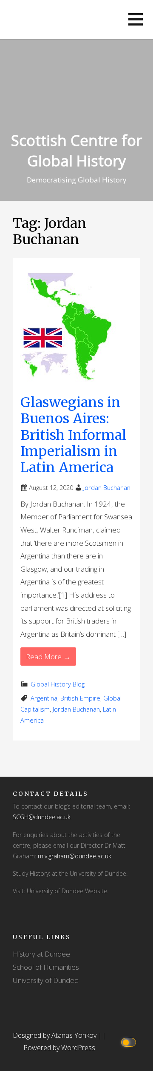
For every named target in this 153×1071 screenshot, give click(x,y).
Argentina (44, 698)
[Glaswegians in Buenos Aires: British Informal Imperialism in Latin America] (69, 328)
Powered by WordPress (59, 1047)
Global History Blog (58, 684)
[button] (135, 19)
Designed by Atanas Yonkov (55, 1035)
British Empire (80, 698)
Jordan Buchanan (106, 488)
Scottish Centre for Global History (76, 150)
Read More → (48, 656)
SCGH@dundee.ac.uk (42, 817)
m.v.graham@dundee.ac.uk (74, 856)
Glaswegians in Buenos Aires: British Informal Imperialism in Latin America (73, 435)
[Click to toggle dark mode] (130, 1042)
